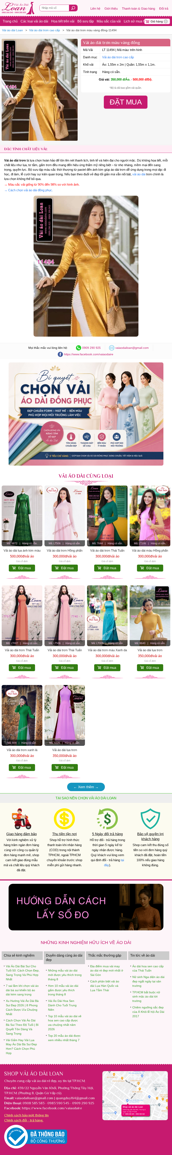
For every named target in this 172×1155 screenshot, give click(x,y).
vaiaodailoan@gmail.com (132, 347)
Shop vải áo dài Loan (33, 1073)
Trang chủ (10, 21)
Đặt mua (24, 568)
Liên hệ (95, 8)
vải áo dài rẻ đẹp (44, 1081)
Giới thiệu (111, 8)
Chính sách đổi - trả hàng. (23, 1120)
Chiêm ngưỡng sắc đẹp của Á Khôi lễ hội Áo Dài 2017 (148, 1012)
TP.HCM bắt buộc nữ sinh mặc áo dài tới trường (146, 997)
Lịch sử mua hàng (137, 21)
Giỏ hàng (159, 21)
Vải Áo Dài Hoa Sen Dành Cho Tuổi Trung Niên (62, 1005)
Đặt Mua (125, 102)
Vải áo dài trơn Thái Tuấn (107, 550)
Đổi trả (163, 8)
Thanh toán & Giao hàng (138, 8)
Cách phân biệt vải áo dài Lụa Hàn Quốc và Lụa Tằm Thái (104, 986)
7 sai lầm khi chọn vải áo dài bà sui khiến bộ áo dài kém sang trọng (22, 990)
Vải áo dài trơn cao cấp (118, 57)
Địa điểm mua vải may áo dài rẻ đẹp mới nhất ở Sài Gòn (106, 971)
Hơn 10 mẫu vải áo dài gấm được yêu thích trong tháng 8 (63, 990)
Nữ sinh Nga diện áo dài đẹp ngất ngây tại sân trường (148, 981)
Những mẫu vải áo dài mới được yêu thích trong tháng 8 (65, 975)
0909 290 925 (91, 347)
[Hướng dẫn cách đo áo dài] (86, 929)
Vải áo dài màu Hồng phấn (150, 550)
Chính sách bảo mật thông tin (26, 1115)
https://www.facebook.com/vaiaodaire (88, 354)
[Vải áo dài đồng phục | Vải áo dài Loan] (86, 464)
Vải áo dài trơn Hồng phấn (64, 550)
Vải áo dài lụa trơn (150, 650)
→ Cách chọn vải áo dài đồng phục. (28, 190)
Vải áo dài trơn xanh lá (22, 750)
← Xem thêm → (86, 787)
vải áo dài (138, 174)
